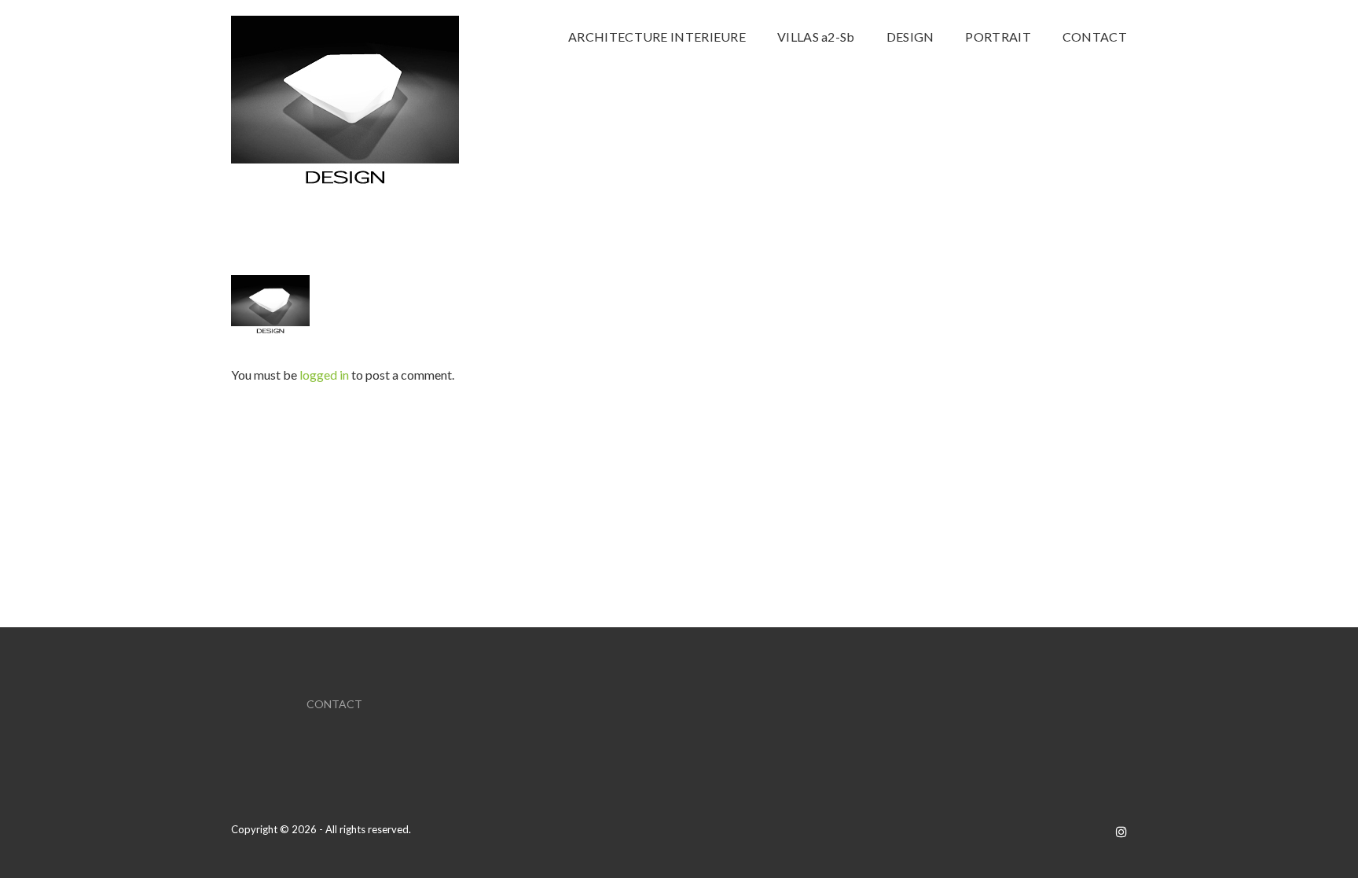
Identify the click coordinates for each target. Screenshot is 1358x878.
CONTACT (334, 704)
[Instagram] (1121, 831)
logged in (324, 374)
